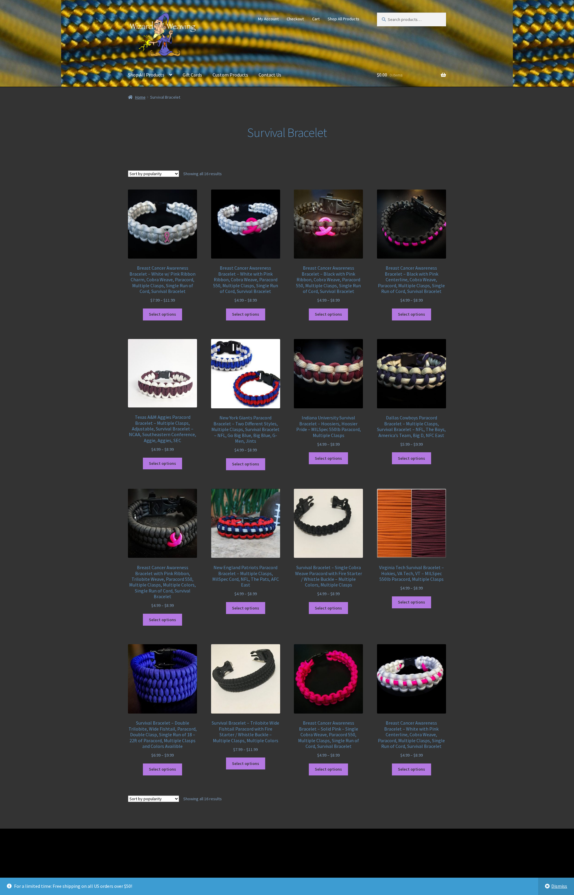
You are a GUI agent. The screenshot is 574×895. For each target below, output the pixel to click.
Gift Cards (192, 75)
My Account (268, 19)
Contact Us (270, 75)
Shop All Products (343, 19)
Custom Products (230, 75)
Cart (316, 19)
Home (140, 97)
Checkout (295, 19)
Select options (162, 314)
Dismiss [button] (559, 886)
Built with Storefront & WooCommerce (168, 860)
